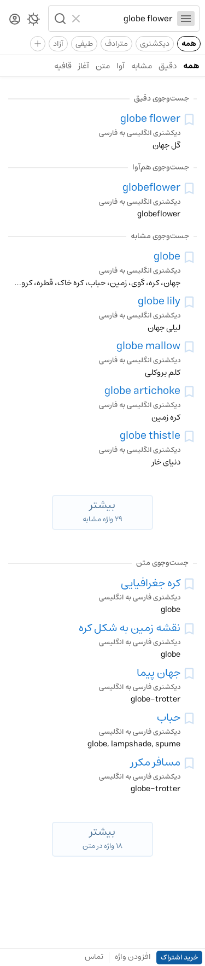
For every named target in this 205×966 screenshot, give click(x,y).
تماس (94, 956)
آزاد (58, 43)
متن (103, 65)
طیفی (84, 43)
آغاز (83, 65)
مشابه (141, 65)
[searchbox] (129, 18)
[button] (59, 18)
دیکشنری (154, 43)
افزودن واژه (133, 956)
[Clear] (77, 18)
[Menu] (186, 18)
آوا (120, 65)
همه (188, 43)
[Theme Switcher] (33, 21)
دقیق (168, 65)
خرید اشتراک (179, 957)
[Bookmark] (189, 119)
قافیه (63, 65)
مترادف (116, 43)
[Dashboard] (14, 20)
